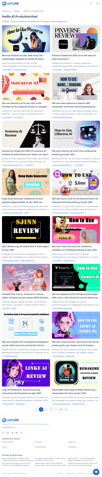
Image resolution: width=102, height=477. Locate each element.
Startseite (6, 11)
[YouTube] (7, 433)
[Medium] (16, 433)
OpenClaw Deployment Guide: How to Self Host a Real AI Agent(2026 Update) (82, 464)
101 (60, 409)
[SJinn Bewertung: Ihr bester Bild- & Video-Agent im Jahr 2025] (26, 229)
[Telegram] (12, 433)
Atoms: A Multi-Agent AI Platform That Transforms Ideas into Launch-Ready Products (18, 459)
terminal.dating (40, 447)
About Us (61, 473)
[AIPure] (10, 3)
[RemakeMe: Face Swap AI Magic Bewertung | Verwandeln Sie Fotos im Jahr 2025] (76, 372)
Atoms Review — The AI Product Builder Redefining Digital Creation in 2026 (82, 459)
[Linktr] (21, 433)
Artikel (17, 11)
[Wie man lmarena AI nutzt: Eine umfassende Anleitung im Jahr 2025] (76, 134)
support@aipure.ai (8, 427)
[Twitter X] (3, 433)
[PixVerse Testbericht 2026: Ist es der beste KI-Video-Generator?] (76, 38)
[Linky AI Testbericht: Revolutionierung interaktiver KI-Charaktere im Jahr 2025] (26, 372)
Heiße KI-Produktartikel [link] (33, 11)
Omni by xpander (8, 442)
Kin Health (38, 442)
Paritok (4, 447)
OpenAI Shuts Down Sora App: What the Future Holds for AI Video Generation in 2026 (50, 464)
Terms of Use (81, 473)
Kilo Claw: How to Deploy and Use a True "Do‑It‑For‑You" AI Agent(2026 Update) (16, 464)
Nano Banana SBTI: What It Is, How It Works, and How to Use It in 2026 (50, 459)
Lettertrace (72, 442)
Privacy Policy (70, 473)
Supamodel (72, 447)
